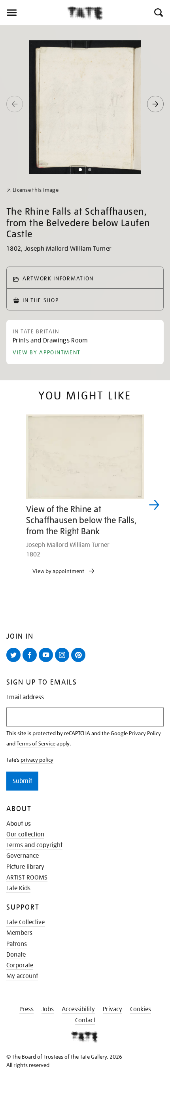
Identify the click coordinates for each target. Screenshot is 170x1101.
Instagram (63, 661)
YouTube (47, 661)
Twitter (15, 661)
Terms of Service (36, 743)
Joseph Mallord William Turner (68, 249)
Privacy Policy (145, 733)
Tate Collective (25, 922)
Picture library (25, 867)
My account (22, 976)
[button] (158, 12)
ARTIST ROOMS (26, 878)
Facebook (31, 661)
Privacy (112, 1009)
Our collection (25, 834)
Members (19, 933)
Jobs (48, 1009)
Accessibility (78, 1009)
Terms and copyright (34, 845)
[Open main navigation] (33, 12)
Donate (16, 955)
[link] (32, 190)
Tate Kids (18, 888)
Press (26, 1009)
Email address (25, 697)
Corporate (19, 965)
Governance (22, 856)
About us (18, 824)
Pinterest (79, 661)
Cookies (140, 1009)
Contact (85, 1020)
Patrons (16, 944)
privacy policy (37, 759)
